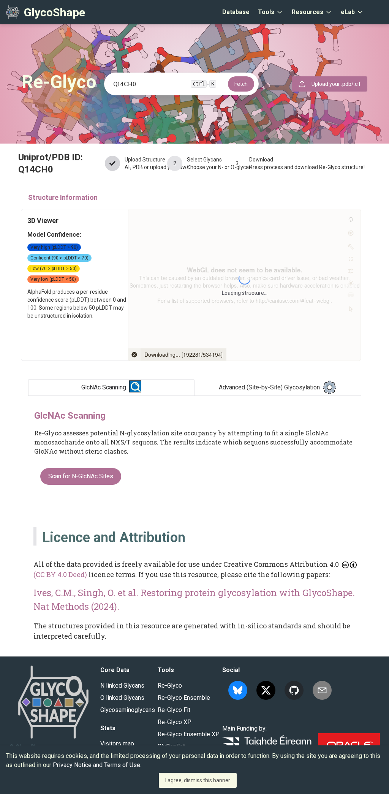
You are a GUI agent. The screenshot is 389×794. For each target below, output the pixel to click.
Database (236, 12)
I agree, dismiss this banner (197, 780)
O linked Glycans (122, 697)
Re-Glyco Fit (174, 709)
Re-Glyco (170, 685)
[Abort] (134, 354)
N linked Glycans (122, 685)
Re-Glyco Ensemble (184, 697)
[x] (265, 690)
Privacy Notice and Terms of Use (96, 765)
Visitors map (117, 743)
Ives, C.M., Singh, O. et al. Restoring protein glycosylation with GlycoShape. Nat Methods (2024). (194, 599)
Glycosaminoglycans (127, 709)
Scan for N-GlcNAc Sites (80, 476)
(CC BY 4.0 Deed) (60, 574)
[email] (322, 690)
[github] (294, 690)
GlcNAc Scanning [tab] (103, 387)
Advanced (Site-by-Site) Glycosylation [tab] (269, 387)
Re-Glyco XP (174, 722)
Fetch (241, 84)
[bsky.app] (237, 690)
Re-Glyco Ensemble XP (189, 734)
